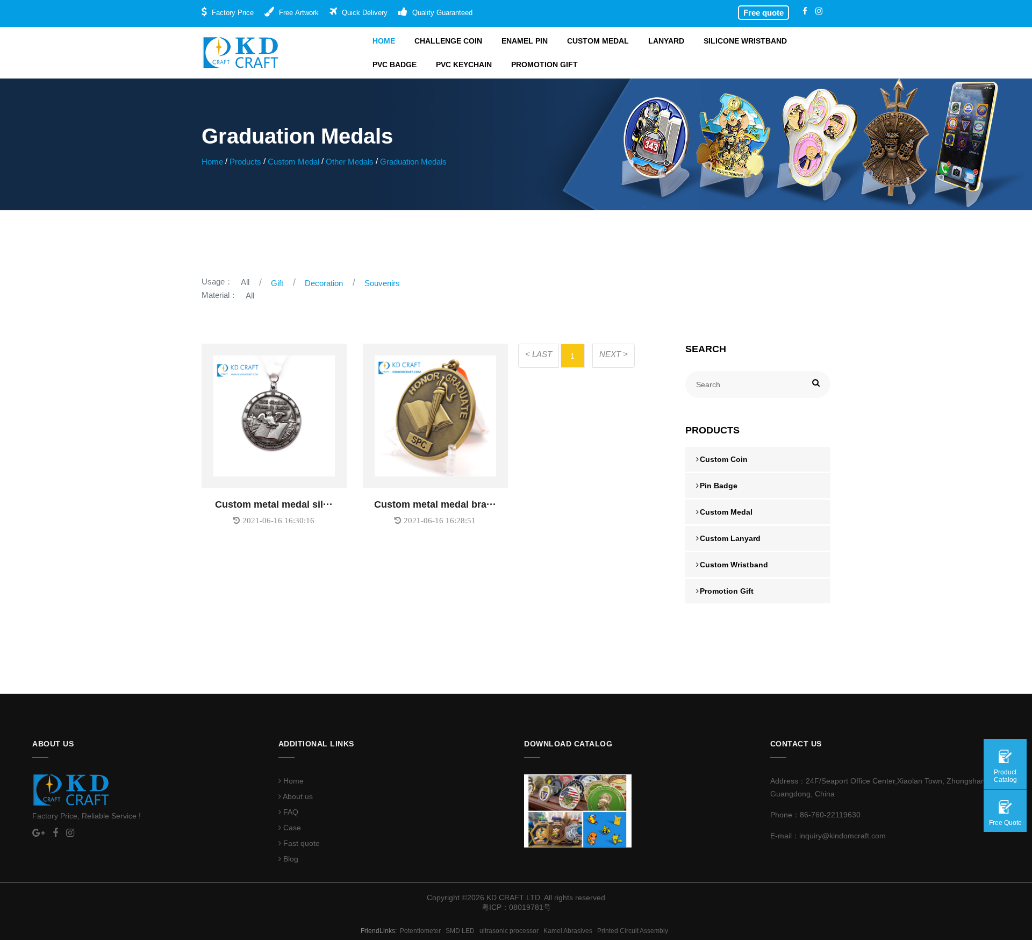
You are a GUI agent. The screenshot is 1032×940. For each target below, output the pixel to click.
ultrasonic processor (511, 931)
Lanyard (666, 41)
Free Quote (1005, 823)
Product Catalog (1005, 776)
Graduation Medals (413, 161)
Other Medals (350, 161)
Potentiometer (423, 931)
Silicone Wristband (745, 41)
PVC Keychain (464, 64)
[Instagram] (818, 11)
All (245, 282)
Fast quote (300, 843)
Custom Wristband (734, 564)
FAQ (289, 812)
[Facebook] (804, 11)
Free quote (763, 12)
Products (245, 161)
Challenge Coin (448, 41)
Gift (277, 283)
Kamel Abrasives (570, 931)
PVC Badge (394, 64)
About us (297, 796)
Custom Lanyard (730, 538)
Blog (289, 858)
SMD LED (462, 931)
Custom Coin (724, 459)
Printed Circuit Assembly (634, 931)
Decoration (324, 283)
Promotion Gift (544, 64)
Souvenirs (382, 283)
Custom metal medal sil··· (274, 504)
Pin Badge (718, 485)
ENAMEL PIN (524, 41)
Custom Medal (598, 41)
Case (291, 827)
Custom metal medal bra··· (435, 504)
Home (383, 41)
